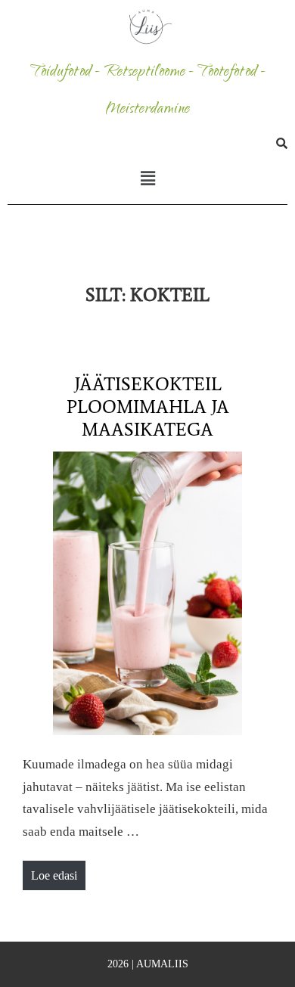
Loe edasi (57, 871)
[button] (147, 178)
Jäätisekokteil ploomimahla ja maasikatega (148, 406)
